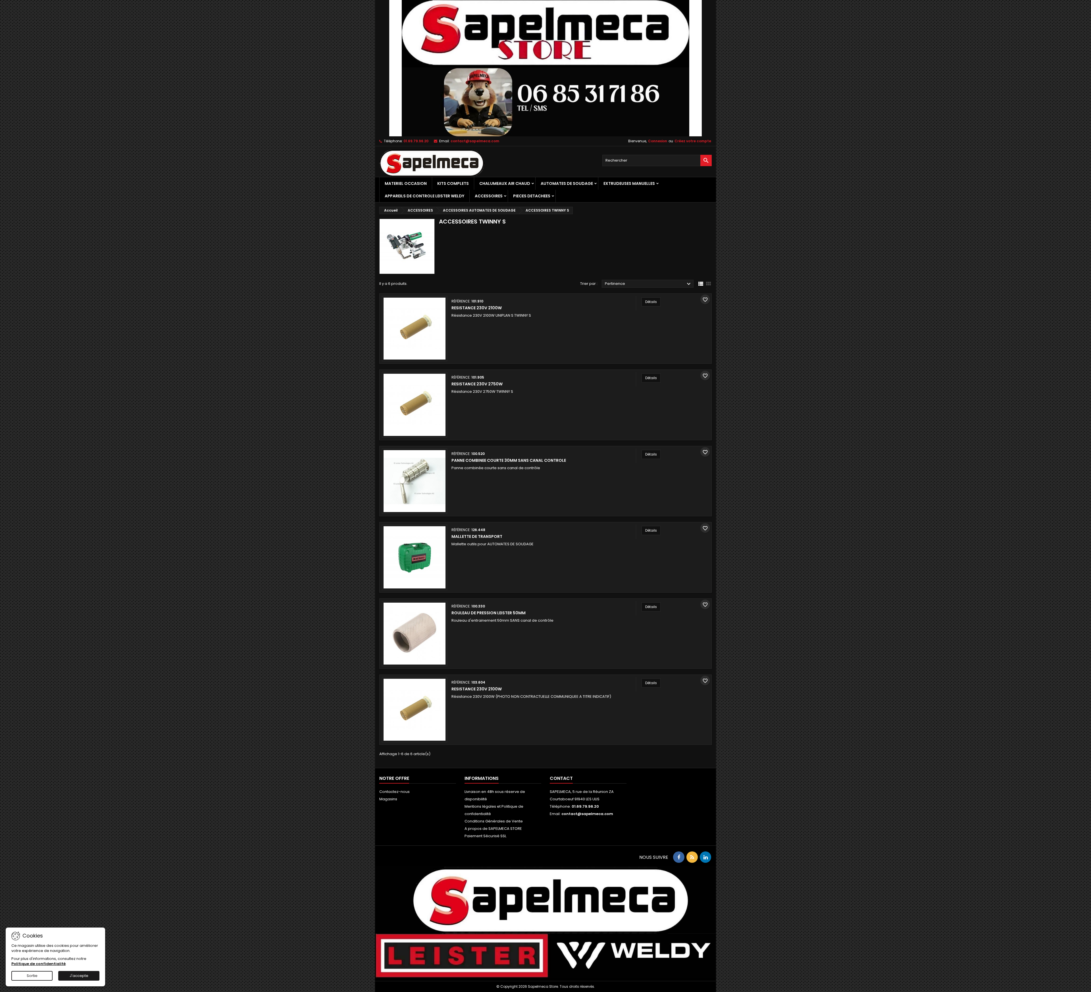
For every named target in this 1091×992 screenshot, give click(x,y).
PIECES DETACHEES (531, 196)
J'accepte (79, 975)
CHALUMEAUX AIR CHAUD (504, 183)
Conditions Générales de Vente (494, 821)
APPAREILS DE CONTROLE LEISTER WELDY (424, 196)
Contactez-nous (394, 791)
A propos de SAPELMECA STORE (493, 828)
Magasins (388, 799)
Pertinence (648, 284)
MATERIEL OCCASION (406, 183)
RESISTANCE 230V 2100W (476, 308)
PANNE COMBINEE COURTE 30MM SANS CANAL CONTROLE (508, 460)
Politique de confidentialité (38, 963)
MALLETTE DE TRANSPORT (476, 536)
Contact (561, 778)
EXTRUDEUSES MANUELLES (629, 183)
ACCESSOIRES (489, 196)
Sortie (32, 975)
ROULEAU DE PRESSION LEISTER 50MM (488, 613)
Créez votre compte (692, 141)
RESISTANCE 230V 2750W (477, 384)
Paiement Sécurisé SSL (485, 836)
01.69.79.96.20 (415, 141)
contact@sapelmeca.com (475, 141)
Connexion (657, 141)
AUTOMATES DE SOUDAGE (567, 183)
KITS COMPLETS (453, 183)
